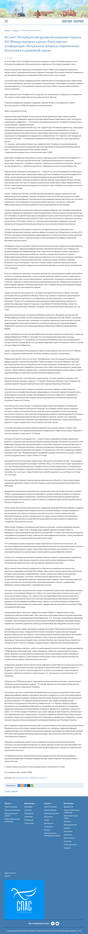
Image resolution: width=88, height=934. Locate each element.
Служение (28, 810)
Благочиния (48, 817)
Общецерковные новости (10, 815)
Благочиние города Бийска (71, 817)
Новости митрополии (12, 810)
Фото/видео (68, 859)
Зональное (68, 835)
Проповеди (28, 817)
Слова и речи (29, 823)
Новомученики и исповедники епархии (52, 834)
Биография (28, 807)
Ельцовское (68, 831)
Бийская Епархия (73, 21)
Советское (67, 841)
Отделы (47, 820)
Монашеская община (72, 851)
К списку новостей (11, 791)
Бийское (67, 828)
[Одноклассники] (22, 785)
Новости (7, 803)
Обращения (28, 813)
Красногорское (69, 838)
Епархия (47, 803)
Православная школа (71, 854)
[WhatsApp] (31, 785)
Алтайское (67, 821)
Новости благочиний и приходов (12, 820)
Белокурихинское (70, 825)
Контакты (67, 862)
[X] (28, 785)
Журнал (7, 876)
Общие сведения (50, 810)
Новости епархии (10, 807)
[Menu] (6, 21)
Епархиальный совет (51, 813)
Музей (66, 856)
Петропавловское (70, 845)
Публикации (28, 820)
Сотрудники (48, 827)
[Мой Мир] (25, 785)
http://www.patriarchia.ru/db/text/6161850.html (29, 778)
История (47, 830)
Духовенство (48, 823)
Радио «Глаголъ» (10, 873)
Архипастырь (29, 803)
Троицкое (67, 848)
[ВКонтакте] (19, 785)
